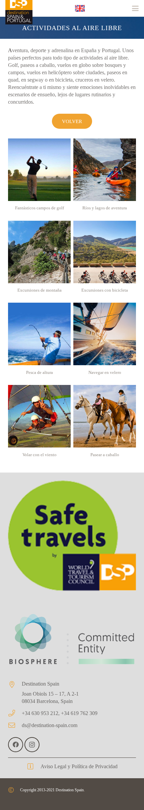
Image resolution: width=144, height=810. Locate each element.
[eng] (80, 8)
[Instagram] (32, 744)
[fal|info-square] (34, 766)
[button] (135, 8)
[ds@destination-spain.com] (15, 725)
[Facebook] (15, 744)
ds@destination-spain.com (49, 725)
